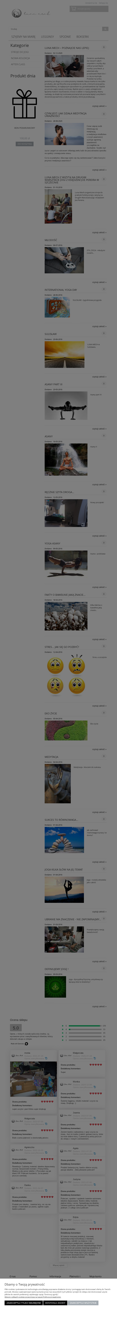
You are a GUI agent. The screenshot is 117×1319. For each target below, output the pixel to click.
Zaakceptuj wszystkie (83, 1303)
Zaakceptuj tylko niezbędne (24, 1303)
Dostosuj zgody (55, 1303)
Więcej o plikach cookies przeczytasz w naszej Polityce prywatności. (33, 1297)
